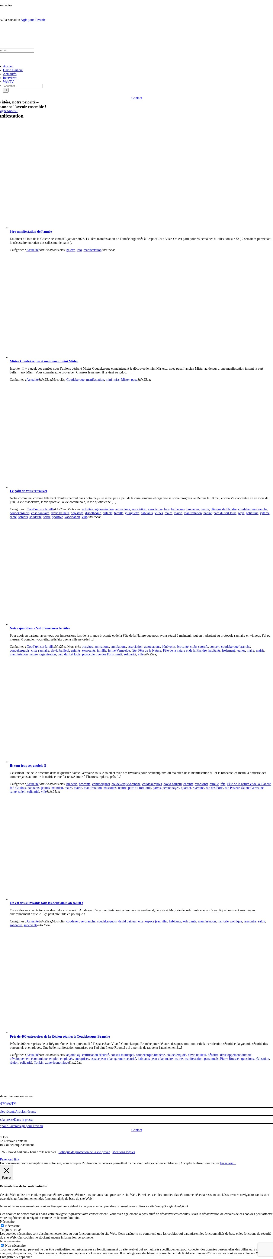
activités (87, 509)
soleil (21, 791)
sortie (47, 517)
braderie (71, 784)
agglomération (104, 509)
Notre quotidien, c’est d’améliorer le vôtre (40, 628)
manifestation (93, 250)
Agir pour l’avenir (33, 20)
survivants (30, 925)
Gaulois (20, 788)
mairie (178, 513)
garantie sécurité (125, 1058)
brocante (183, 646)
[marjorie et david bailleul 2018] (95, 899)
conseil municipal (122, 1055)
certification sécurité (95, 1055)
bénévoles (168, 646)
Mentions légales (123, 1152)
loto (79, 250)
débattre (213, 1055)
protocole (88, 654)
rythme (265, 513)
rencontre (250, 921)
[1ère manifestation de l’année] (95, 227)
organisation (47, 654)
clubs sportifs (199, 646)
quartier (186, 788)
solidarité (35, 517)
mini (109, 379)
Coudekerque (75, 379)
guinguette (132, 513)
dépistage (77, 513)
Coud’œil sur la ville (40, 509)
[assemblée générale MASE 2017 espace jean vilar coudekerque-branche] (95, 1032)
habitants (147, 513)
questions (247, 1058)
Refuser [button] (198, 1163)
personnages (171, 788)
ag (78, 1055)
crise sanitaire (40, 513)
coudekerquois (19, 513)
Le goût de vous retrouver (28, 491)
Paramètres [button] (212, 1163)
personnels (211, 1058)
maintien (57, 788)
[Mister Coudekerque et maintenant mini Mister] (95, 357)
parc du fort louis (224, 513)
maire (168, 513)
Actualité (32, 250)
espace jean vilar (156, 921)
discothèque (93, 513)
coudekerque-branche (252, 509)
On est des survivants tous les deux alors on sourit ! (46, 903)
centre (205, 509)
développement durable (235, 1055)
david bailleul (60, 513)
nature (207, 513)
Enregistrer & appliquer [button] (16, 1257)
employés (66, 1058)
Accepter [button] (186, 1163)
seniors (23, 517)
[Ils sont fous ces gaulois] (95, 762)
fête (134, 650)
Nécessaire (12, 1226)
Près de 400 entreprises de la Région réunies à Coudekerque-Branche (60, 1036)
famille (118, 513)
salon (261, 921)
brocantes (192, 509)
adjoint (71, 1055)
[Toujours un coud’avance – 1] (95, 487)
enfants (107, 513)
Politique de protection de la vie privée (84, 1152)
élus (141, 921)
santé (13, 517)
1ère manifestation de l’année (31, 231)
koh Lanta (189, 921)
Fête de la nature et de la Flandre (185, 650)
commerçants (101, 784)
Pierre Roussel (230, 1058)
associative (155, 509)
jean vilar (157, 1058)
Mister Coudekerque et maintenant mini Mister (44, 361)
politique (236, 921)
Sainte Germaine (252, 788)
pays (241, 513)
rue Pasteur (232, 788)
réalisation (262, 1058)
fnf (12, 788)
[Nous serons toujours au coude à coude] (95, 624)
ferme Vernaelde (119, 650)
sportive (57, 517)
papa (134, 379)
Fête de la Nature (149, 650)
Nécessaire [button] (7, 1221)
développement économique (29, 1058)
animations (122, 509)
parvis (157, 788)
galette (70, 250)
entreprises (82, 1058)
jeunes (158, 513)
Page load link (9, 1159)
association (139, 509)
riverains (198, 788)
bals (167, 509)
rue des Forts (105, 654)
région (14, 1062)
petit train (252, 513)
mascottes (109, 788)
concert (214, 646)
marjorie (223, 921)
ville (84, 517)
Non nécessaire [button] (10, 1241)
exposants (88, 650)
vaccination (72, 517)
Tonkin (39, 1062)
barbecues (178, 509)
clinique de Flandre (224, 509)
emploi (53, 1058)
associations (152, 646)
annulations (118, 646)
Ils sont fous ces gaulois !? (28, 765)
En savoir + (228, 1163)
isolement (228, 650)
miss (116, 379)
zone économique (57, 1062)
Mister (125, 379)
